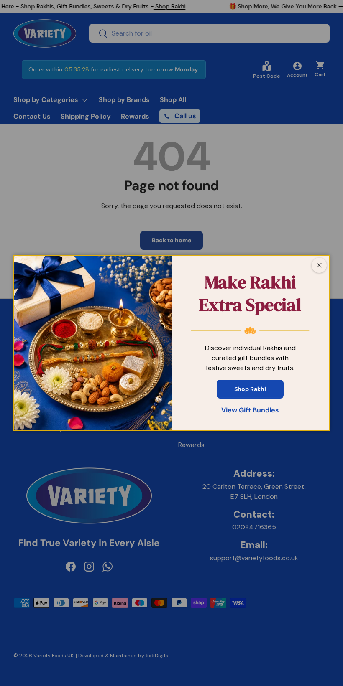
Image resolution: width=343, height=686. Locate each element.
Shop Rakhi (250, 389)
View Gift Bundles (250, 410)
